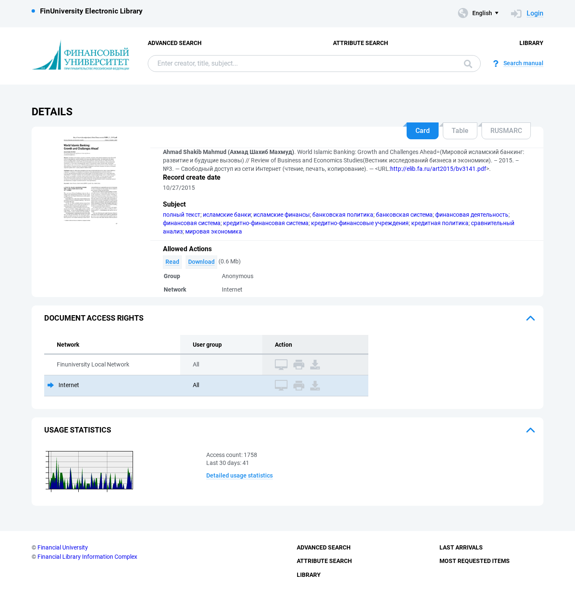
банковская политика (342, 214)
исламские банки (227, 214)
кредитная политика (440, 223)
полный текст (181, 214)
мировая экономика (213, 231)
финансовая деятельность (471, 214)
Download (201, 261)
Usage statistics (77, 429)
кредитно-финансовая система (266, 223)
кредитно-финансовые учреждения (360, 223)
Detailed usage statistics (239, 475)
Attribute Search (360, 43)
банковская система (404, 214)
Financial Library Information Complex (87, 556)
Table (460, 131)
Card (422, 131)
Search (466, 63)
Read (172, 261)
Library (531, 43)
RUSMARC (506, 131)
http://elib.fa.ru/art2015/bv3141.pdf (438, 168)
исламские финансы (281, 214)
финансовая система (192, 223)
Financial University (62, 547)
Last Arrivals (461, 547)
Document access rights (94, 317)
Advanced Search (175, 43)
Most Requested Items (474, 560)
